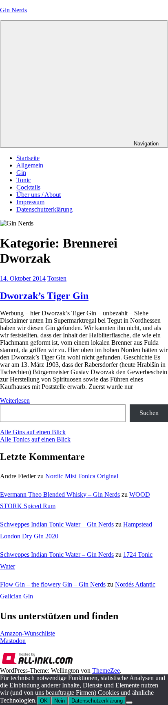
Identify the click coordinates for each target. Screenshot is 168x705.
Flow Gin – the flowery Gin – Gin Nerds (53, 584)
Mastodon (13, 640)
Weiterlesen (15, 400)
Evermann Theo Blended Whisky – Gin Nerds (60, 494)
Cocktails (28, 187)
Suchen (149, 412)
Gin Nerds (13, 10)
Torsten (56, 278)
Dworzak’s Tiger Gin (44, 295)
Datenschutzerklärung (44, 209)
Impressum (30, 202)
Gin (21, 172)
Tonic (23, 179)
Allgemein (29, 165)
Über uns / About (38, 194)
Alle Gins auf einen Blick (33, 431)
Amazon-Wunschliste (27, 633)
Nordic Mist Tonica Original (81, 476)
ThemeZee (106, 670)
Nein (59, 701)
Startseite (28, 157)
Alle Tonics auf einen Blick (35, 439)
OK (44, 701)
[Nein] (129, 702)
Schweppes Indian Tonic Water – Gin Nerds (57, 524)
